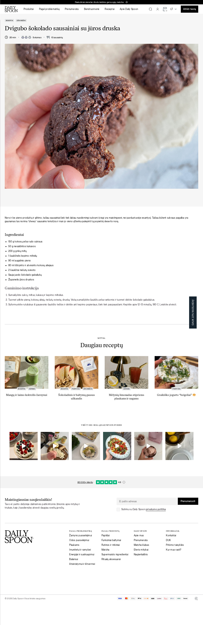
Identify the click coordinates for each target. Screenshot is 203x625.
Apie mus (139, 535)
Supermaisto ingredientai (115, 554)
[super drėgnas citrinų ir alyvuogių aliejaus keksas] (179, 446)
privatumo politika (156, 509)
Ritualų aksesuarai (111, 559)
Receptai (109, 9)
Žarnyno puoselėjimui (80, 535)
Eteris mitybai (141, 549)
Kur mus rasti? (173, 549)
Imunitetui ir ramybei (80, 549)
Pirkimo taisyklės (175, 544)
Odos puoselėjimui (79, 540)
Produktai (29, 9)
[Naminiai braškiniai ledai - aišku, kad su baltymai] (148, 446)
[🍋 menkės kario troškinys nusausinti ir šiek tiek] (55, 446)
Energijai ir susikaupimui (81, 554)
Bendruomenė (92, 9)
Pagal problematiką (49, 9)
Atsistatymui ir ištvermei (82, 563)
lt (171, 9)
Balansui (73, 559)
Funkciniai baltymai (111, 540)
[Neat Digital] (196, 598)
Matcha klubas (141, 544)
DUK (168, 540)
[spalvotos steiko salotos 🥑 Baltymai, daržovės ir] (117, 446)
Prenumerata (72, 9)
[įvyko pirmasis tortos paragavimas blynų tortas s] (24, 446)
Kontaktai (171, 535)
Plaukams (74, 544)
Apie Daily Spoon (129, 9)
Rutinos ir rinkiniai (111, 544)
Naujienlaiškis (141, 554)
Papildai (106, 535)
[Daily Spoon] (11, 9)
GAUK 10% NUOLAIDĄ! (193, 312)
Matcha (105, 549)
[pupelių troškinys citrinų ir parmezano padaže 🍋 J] (86, 446)
